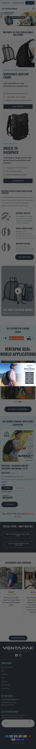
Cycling (29, 374)
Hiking (29, 372)
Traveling (29, 378)
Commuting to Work (29, 376)
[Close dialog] (35, 363)
